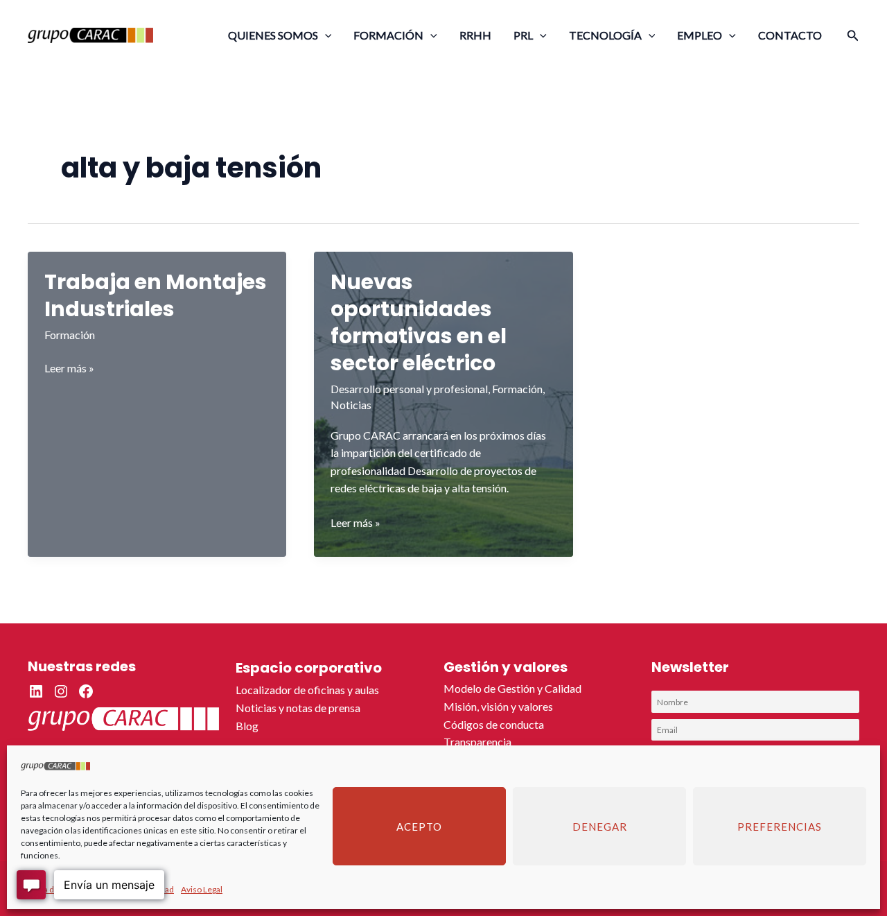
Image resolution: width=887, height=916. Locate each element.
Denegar (599, 826)
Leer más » (69, 369)
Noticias (351, 404)
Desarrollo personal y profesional (409, 388)
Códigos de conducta (494, 724)
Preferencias (779, 826)
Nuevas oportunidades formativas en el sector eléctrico (419, 322)
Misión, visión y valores (498, 706)
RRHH (475, 35)
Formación (69, 334)
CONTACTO (790, 35)
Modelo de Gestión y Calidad (512, 688)
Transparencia (477, 741)
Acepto (419, 826)
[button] (325, 35)
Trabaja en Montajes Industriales (155, 295)
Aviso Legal (201, 889)
